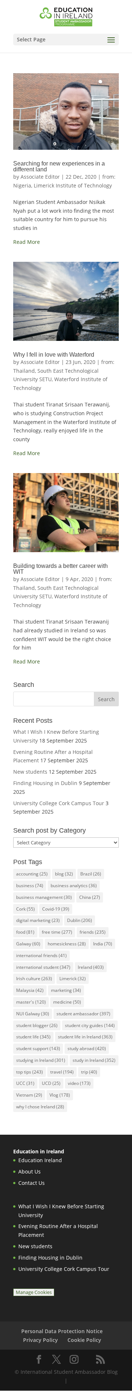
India (102, 944)
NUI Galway (32, 1014)
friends (93, 932)
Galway (28, 944)
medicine (67, 1002)
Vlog (60, 1095)
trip (89, 1072)
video (79, 1083)
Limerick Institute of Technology (73, 185)
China (89, 897)
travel (62, 1072)
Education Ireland (40, 1160)
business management (44, 897)
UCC (25, 1083)
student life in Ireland (85, 1037)
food (25, 932)
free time (57, 932)
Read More (26, 241)
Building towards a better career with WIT (60, 569)
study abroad (86, 1048)
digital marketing (38, 920)
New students (30, 771)
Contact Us (31, 1182)
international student (43, 967)
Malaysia (30, 990)
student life (33, 1037)
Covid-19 (55, 909)
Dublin (79, 920)
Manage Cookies (34, 1292)
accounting (32, 874)
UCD (51, 1083)
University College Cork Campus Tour (58, 803)
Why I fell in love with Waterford (53, 355)
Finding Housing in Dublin (45, 783)
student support (38, 1048)
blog (64, 874)
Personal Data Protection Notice (62, 1331)
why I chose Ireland (40, 1107)
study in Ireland (94, 1060)
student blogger (37, 1025)
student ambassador (83, 1014)
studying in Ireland (40, 1060)
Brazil (90, 874)
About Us (29, 1171)
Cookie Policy (84, 1339)
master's (31, 1002)
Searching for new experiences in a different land (59, 166)
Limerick (72, 978)
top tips (29, 1072)
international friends (41, 955)
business (29, 885)
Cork (25, 909)
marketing (66, 990)
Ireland (91, 967)
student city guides (90, 1025)
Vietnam (29, 1095)
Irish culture (34, 978)
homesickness (67, 944)
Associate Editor (40, 176)
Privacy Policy (40, 1339)
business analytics (74, 885)
